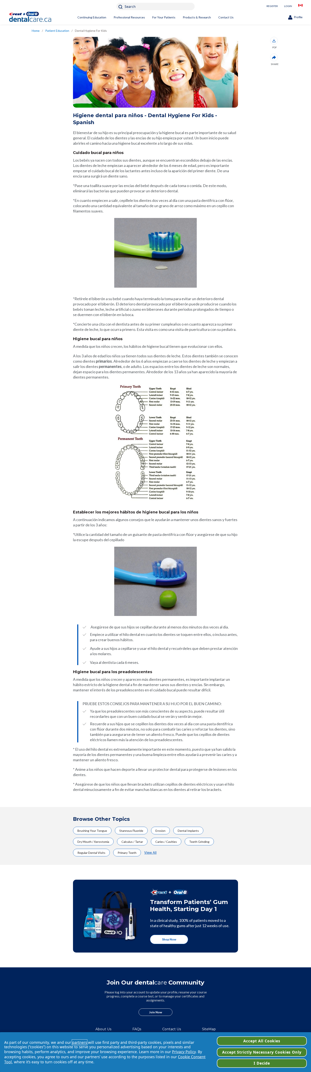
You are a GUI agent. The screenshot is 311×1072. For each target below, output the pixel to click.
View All (150, 852)
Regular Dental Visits (91, 852)
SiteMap (209, 1029)
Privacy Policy (184, 1051)
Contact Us (226, 17)
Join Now (155, 1012)
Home (36, 30)
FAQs (136, 1029)
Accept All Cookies (261, 1040)
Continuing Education (91, 17)
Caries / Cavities (166, 841)
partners (79, 1042)
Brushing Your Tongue (92, 830)
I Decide (262, 1063)
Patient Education (57, 30)
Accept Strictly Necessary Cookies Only (261, 1052)
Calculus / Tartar (132, 841)
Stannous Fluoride (131, 830)
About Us (103, 1029)
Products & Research (197, 17)
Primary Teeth (127, 852)
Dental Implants (188, 830)
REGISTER (272, 6)
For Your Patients (163, 17)
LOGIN (288, 6)
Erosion (160, 830)
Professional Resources (129, 17)
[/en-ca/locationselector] (300, 6)
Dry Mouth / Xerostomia (93, 841)
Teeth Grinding (199, 841)
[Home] (37, 17)
